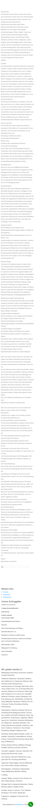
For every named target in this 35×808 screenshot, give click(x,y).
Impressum (6, 594)
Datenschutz (7, 597)
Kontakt (5, 592)
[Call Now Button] (30, 804)
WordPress (19, 804)
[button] (17, 2)
